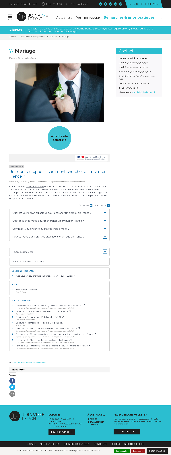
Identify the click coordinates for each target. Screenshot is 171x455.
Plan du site (100, 444)
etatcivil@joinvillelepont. (143, 92)
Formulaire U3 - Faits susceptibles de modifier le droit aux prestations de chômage (52, 346)
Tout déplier (101, 205)
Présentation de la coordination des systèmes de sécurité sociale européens (49, 306)
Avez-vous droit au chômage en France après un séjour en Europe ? (45, 276)
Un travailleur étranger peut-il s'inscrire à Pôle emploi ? (40, 323)
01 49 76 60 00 (54, 4)
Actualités (64, 17)
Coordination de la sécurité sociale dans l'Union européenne (42, 311)
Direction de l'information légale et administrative (28, 363)
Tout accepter (122, 451)
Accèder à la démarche (59, 138)
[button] (59, 213)
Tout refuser (138, 451)
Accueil (31, 444)
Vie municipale (88, 17)
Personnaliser (157, 451)
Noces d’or (18, 369)
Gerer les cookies (134, 444)
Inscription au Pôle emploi (27, 290)
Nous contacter (79, 4)
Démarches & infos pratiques (129, 17)
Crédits (93, 419)
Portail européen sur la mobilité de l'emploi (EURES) (38, 317)
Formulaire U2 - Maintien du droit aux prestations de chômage (43, 340)
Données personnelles (76, 444)
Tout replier (84, 205)
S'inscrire (125, 432)
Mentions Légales (49, 444)
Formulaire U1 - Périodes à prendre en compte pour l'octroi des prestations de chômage (55, 334)
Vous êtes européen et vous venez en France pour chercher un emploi (47, 329)
